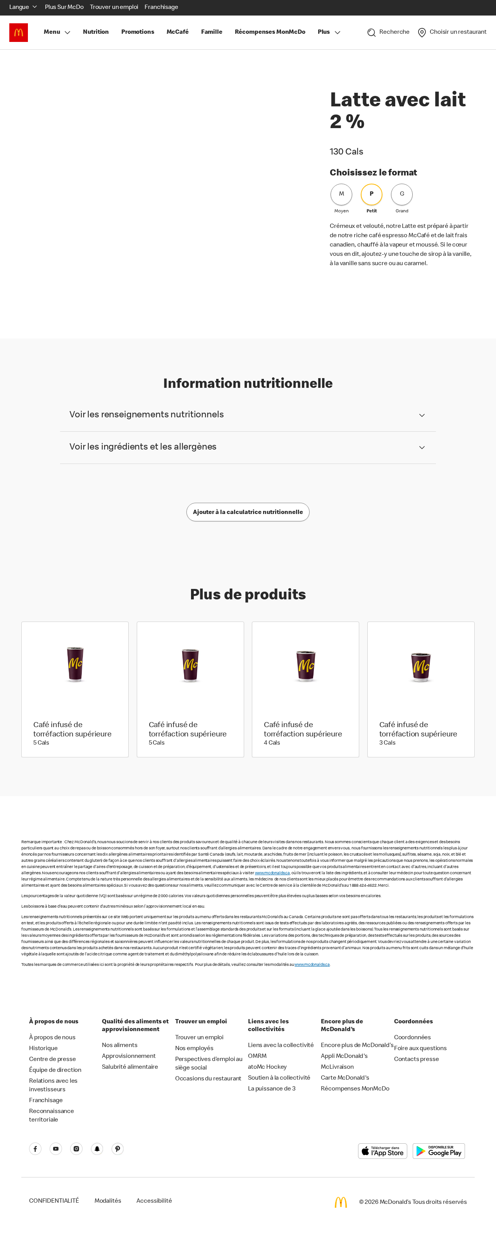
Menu (52, 33)
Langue (19, 8)
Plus (324, 33)
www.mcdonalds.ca (272, 873)
